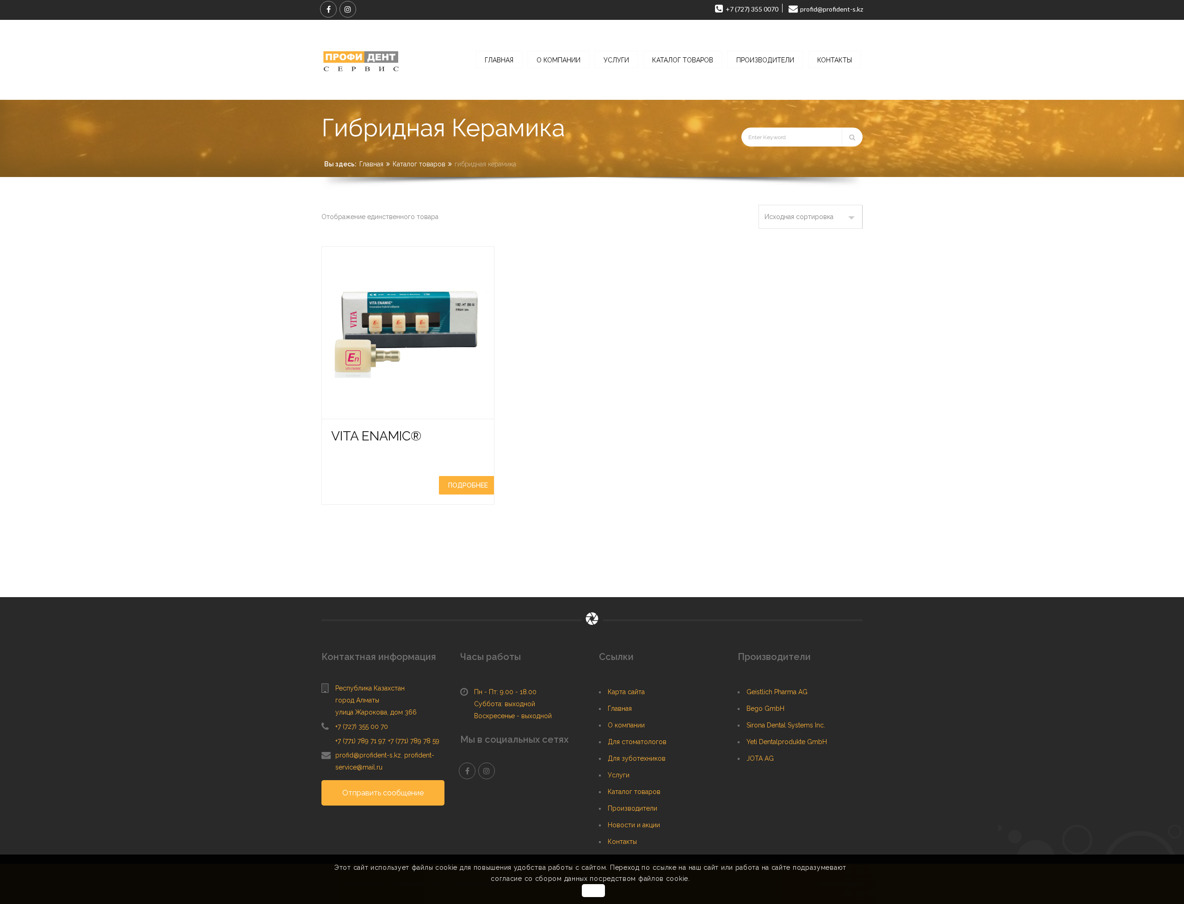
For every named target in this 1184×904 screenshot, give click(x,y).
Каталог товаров (419, 164)
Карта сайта (626, 692)
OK (593, 890)
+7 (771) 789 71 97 (360, 741)
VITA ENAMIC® (376, 436)
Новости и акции (634, 825)
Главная (371, 164)
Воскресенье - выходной (513, 716)
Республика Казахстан (370, 688)
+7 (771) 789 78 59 (413, 741)
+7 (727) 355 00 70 (361, 726)
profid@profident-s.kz (368, 755)
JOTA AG (760, 758)
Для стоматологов (637, 741)
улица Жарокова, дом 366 (376, 712)
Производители (632, 808)
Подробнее (468, 485)
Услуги (618, 775)
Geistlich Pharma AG (777, 692)
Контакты (622, 841)
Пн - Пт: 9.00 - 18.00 (505, 692)
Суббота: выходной (504, 704)
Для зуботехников (637, 758)
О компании (626, 725)
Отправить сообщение (383, 792)
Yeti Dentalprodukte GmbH (786, 741)
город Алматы (357, 700)
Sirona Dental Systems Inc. (785, 725)
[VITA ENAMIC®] (408, 333)
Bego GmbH (765, 708)
